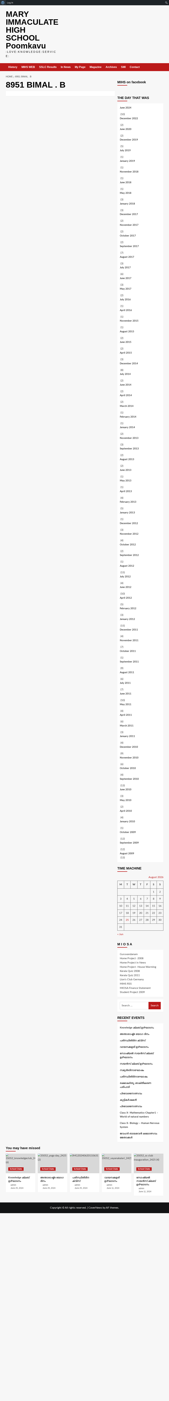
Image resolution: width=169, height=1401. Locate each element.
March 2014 (127, 406)
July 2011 (125, 683)
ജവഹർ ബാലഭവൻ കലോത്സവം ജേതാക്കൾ (138, 1135)
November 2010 (129, 757)
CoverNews (95, 1207)
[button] (161, 67)
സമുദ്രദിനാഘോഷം (132, 1070)
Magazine (95, 67)
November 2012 (129, 534)
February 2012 (128, 608)
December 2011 (129, 630)
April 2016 (126, 310)
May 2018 (125, 193)
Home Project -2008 (131, 958)
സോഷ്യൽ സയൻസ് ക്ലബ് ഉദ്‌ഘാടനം (136, 1055)
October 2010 (128, 768)
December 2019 (129, 140)
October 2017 (128, 236)
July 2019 (125, 150)
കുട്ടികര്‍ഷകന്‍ (128, 1100)
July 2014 (125, 374)
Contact (135, 67)
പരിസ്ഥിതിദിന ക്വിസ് (132, 1040)
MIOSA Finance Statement (135, 988)
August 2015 (127, 331)
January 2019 (127, 161)
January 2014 (127, 427)
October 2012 (128, 544)
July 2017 (125, 267)
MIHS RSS (126, 983)
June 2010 (125, 789)
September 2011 (129, 662)
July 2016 (125, 299)
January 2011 (127, 736)
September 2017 (129, 246)
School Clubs (16, 1169)
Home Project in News (133, 962)
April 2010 (126, 811)
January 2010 (127, 821)
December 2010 (129, 747)
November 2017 (129, 225)
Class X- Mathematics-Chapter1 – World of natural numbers (139, 1115)
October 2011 (128, 651)
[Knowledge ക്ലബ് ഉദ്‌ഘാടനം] (20, 1163)
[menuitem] (3, 2)
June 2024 (125, 108)
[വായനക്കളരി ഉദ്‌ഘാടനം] (116, 1163)
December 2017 (129, 214)
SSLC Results (48, 67)
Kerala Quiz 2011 (130, 975)
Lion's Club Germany (132, 979)
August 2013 (127, 459)
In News (66, 67)
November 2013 (129, 438)
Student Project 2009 (132, 992)
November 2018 (129, 172)
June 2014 (125, 385)
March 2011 (127, 725)
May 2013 (125, 480)
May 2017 (125, 289)
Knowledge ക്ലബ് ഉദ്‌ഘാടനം (137, 1027)
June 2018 (125, 182)
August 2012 (127, 566)
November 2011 (129, 640)
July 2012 (125, 576)
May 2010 (125, 800)
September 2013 (129, 448)
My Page (80, 67)
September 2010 (129, 779)
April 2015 (126, 353)
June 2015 (125, 342)
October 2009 (128, 832)
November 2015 (129, 321)
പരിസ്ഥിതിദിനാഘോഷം (134, 1076)
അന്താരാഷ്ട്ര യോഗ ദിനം (134, 1034)
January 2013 (127, 512)
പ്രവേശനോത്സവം (131, 1093)
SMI (123, 67)
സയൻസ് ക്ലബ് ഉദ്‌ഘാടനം (136, 1064)
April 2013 (126, 491)
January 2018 (127, 204)
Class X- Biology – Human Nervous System (139, 1125)
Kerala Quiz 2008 (130, 971)
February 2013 (128, 502)
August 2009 (127, 853)
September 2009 (129, 843)
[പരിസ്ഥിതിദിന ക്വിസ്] (84, 1163)
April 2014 (126, 395)
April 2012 (126, 598)
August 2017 (127, 257)
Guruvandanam (129, 954)
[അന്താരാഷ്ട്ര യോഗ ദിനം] (52, 1163)
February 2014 (128, 417)
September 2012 (129, 555)
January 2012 (127, 619)
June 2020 (125, 129)
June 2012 (125, 587)
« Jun (120, 934)
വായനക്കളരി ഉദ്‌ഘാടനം (134, 1047)
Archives (111, 67)
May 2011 (125, 704)
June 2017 (125, 278)
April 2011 (126, 715)
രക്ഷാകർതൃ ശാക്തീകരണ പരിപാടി (135, 1085)
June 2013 (125, 470)
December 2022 (129, 118)
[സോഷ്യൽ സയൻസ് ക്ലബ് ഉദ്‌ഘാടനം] (148, 1163)
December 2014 (129, 363)
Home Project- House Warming (138, 967)
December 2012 (129, 523)
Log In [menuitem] (10, 2)
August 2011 (127, 672)
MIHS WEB (28, 67)
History (12, 67)
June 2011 (125, 694)
